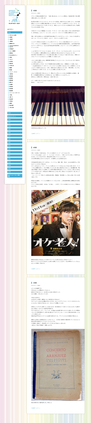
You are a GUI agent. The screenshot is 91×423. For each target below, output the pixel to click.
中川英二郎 (11, 65)
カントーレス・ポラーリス (14, 92)
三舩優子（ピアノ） (36, 133)
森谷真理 (11, 90)
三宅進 (10, 94)
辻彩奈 (10, 57)
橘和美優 (11, 80)
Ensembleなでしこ (13, 55)
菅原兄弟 (11, 63)
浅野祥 (10, 103)
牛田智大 (11, 101)
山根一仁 (11, 97)
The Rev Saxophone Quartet (14, 46)
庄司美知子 (11, 48)
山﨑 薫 (10, 37)
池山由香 (11, 99)
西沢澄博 (11, 88)
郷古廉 (10, 69)
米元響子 (11, 84)
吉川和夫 (11, 61)
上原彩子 (11, 39)
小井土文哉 (11, 107)
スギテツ (11, 59)
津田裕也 (11, 53)
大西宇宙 (11, 73)
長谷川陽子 (11, 105)
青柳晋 (10, 67)
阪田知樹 (11, 76)
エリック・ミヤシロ (13, 71)
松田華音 (11, 78)
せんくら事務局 (12, 51)
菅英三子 (11, 82)
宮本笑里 (11, 86)
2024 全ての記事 (12, 35)
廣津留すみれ (12, 43)
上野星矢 (11, 41)
